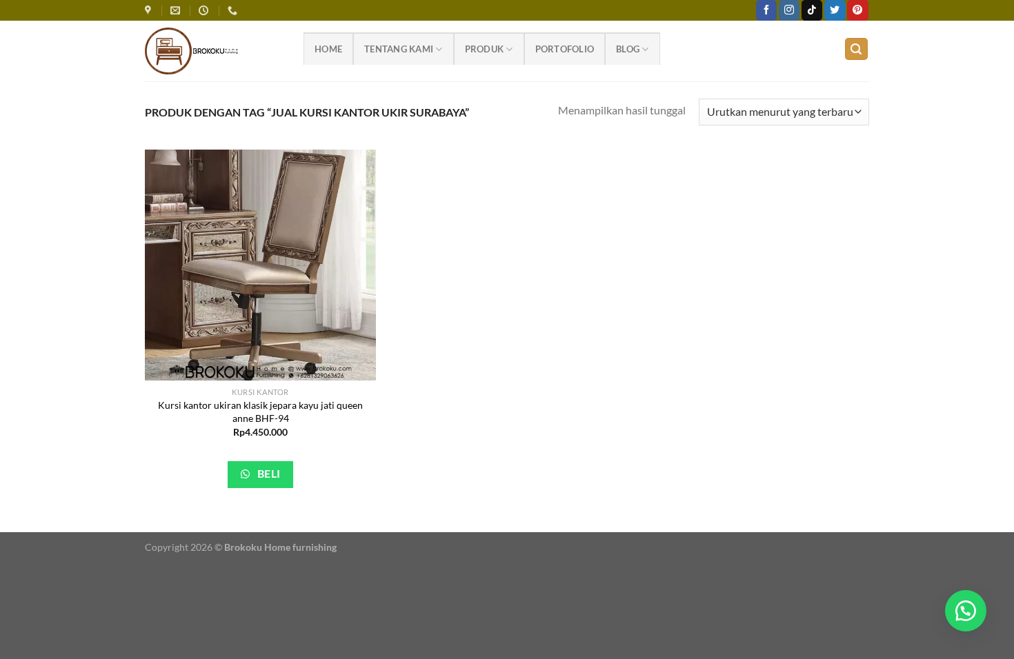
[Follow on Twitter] (834, 10)
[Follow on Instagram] (789, 10)
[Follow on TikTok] (812, 10)
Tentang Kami (398, 48)
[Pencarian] (856, 49)
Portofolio (565, 48)
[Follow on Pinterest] (857, 10)
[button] (965, 610)
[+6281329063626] (234, 10)
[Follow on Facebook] (766, 10)
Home (328, 48)
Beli (267, 473)
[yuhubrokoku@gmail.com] (176, 10)
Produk (484, 48)
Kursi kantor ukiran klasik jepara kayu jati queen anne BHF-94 (260, 411)
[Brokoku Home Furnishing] (150, 10)
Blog (627, 48)
